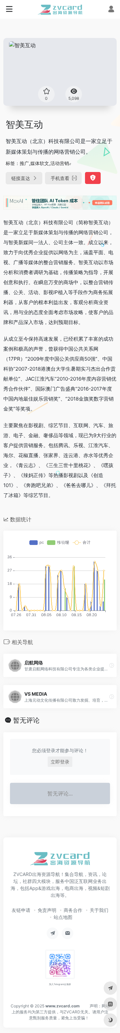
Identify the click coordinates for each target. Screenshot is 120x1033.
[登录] (111, 9)
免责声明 (47, 910)
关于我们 (99, 910)
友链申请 (21, 910)
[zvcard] (60, 9)
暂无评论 (26, 720)
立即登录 (60, 762)
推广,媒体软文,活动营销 (44, 163)
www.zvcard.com (62, 1005)
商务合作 (73, 910)
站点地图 (63, 917)
